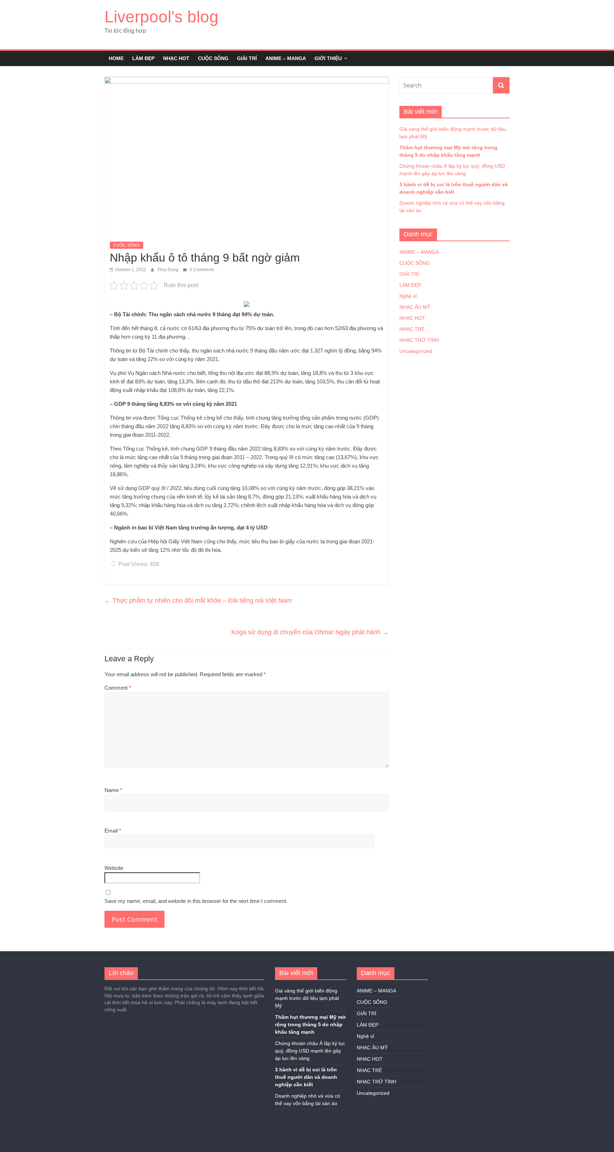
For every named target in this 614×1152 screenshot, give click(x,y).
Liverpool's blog (161, 16)
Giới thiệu (328, 58)
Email (112, 831)
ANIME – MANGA (285, 58)
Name (113, 790)
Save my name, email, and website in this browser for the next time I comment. (195, 901)
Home (116, 58)
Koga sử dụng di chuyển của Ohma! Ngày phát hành (310, 632)
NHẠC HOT (176, 58)
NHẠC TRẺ (412, 329)
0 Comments (201, 269)
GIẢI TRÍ (247, 58)
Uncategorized (415, 351)
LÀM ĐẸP (143, 58)
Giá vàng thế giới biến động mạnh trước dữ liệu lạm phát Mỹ (307, 998)
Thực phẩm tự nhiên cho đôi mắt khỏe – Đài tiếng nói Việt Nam (198, 600)
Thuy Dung (168, 269)
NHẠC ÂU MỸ (414, 307)
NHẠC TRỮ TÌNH (419, 340)
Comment (117, 688)
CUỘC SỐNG (213, 58)
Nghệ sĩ (408, 296)
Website (113, 868)
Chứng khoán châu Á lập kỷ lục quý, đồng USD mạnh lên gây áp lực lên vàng (310, 1050)
